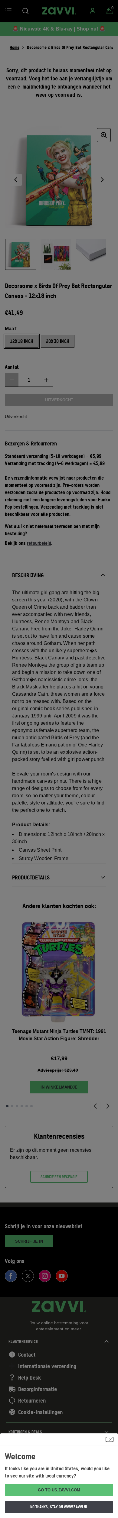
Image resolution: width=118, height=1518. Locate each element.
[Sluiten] (109, 1439)
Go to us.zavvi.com (59, 1490)
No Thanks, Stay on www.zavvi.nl (59, 1506)
